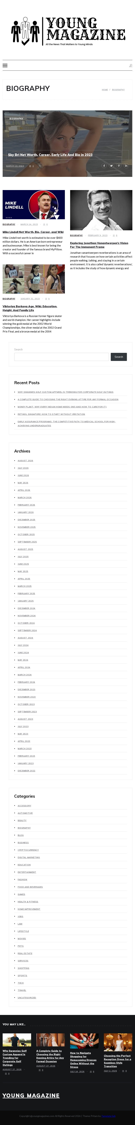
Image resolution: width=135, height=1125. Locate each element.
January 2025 (26, 601)
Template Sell (108, 1116)
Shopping (23, 968)
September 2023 (27, 711)
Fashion (22, 879)
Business (23, 842)
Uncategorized (27, 997)
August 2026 (25, 460)
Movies (22, 938)
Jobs (20, 916)
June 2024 (23, 652)
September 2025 (27, 542)
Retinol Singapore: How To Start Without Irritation (51, 414)
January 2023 (26, 763)
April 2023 (24, 741)
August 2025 (25, 549)
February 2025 (26, 593)
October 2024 (26, 623)
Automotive (25, 813)
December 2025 (26, 519)
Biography (16, 118)
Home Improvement (29, 909)
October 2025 (26, 534)
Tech (21, 983)
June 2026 (23, 475)
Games (21, 894)
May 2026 (23, 483)
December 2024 (26, 608)
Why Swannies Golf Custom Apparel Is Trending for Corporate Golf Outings (66, 392)
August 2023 (25, 719)
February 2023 (26, 756)
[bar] (5, 65)
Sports (22, 975)
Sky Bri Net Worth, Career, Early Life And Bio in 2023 (50, 155)
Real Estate (25, 953)
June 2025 (23, 564)
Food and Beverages (30, 887)
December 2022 (26, 771)
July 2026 (23, 468)
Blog (21, 835)
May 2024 (23, 660)
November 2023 (27, 697)
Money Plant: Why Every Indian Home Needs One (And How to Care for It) (62, 407)
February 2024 (26, 682)
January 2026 (26, 512)
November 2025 (27, 527)
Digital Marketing (29, 857)
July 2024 (23, 645)
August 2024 (25, 638)
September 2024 (27, 630)
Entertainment (27, 872)
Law (20, 924)
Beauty (22, 820)
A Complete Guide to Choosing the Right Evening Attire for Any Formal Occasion (68, 399)
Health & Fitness (28, 901)
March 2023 (25, 748)
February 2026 (26, 505)
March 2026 (25, 497)
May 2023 (23, 734)
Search (18, 349)
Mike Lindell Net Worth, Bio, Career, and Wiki (33, 232)
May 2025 (23, 571)
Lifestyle (23, 931)
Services (23, 961)
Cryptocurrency (28, 850)
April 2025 (24, 579)
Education (24, 865)
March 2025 (25, 586)
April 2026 (24, 490)
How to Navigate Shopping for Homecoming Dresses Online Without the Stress (83, 1060)
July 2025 (23, 556)
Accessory (24, 806)
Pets (21, 946)
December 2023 (26, 689)
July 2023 (23, 726)
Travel (22, 990)
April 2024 (24, 667)
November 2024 (27, 615)
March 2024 (25, 675)
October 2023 (26, 704)
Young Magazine (31, 1095)
